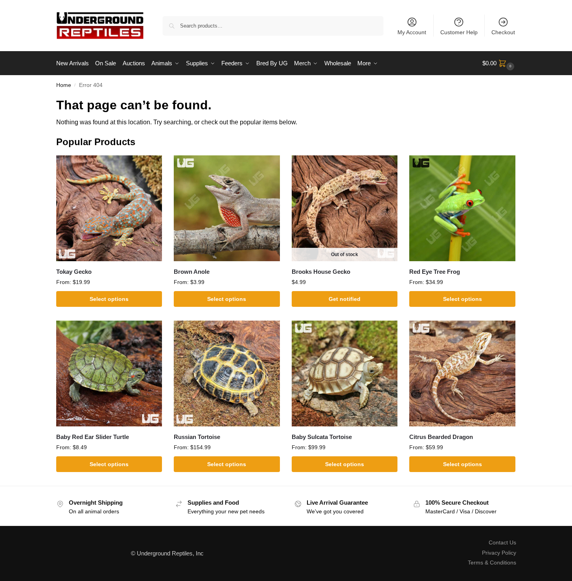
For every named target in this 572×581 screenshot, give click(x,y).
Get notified (344, 299)
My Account (411, 32)
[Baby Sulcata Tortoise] (345, 374)
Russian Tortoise (197, 436)
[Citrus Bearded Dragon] (462, 374)
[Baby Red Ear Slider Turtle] (109, 374)
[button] (499, 63)
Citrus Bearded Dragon (441, 436)
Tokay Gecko (74, 271)
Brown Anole (192, 271)
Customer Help (459, 32)
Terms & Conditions (492, 562)
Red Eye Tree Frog (434, 271)
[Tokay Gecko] (109, 208)
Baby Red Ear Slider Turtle (92, 436)
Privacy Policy (499, 553)
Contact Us (502, 542)
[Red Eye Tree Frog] (462, 208)
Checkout (503, 32)
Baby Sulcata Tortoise (322, 436)
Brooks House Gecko (321, 271)
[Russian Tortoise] (227, 374)
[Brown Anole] (227, 208)
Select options (109, 299)
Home (63, 85)
